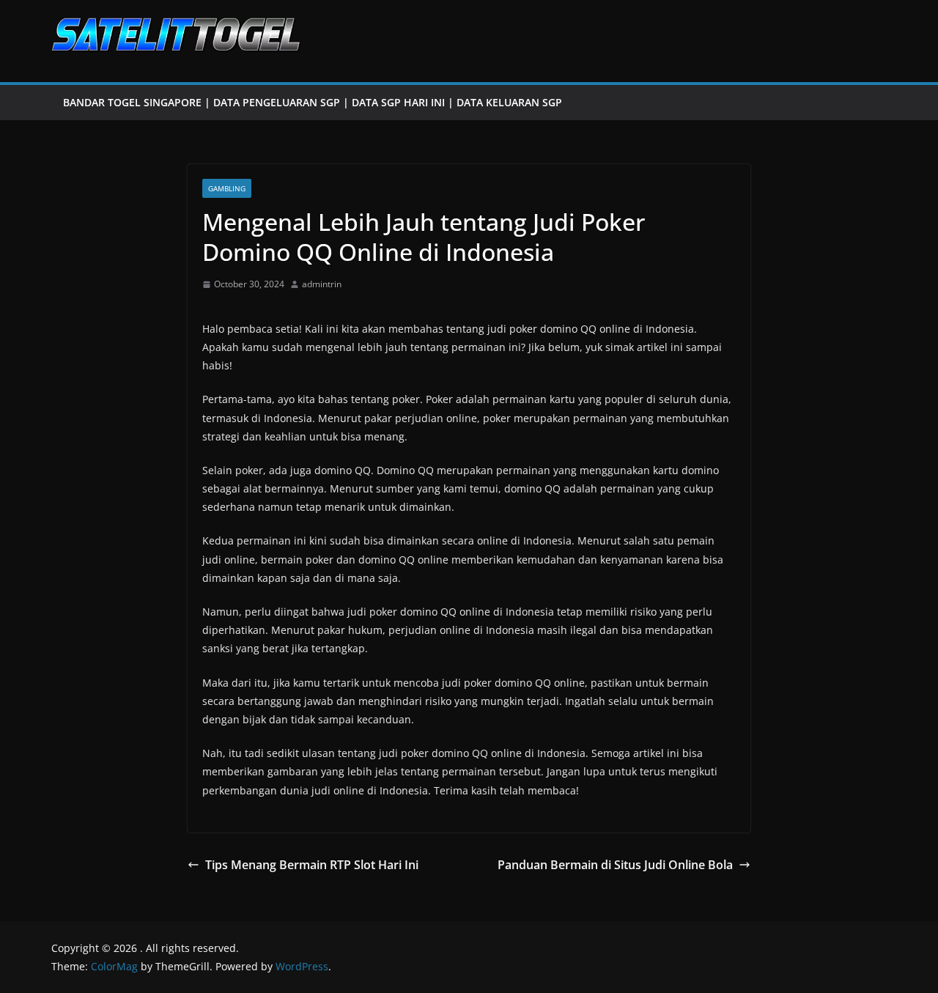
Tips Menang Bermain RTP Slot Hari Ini (311, 865)
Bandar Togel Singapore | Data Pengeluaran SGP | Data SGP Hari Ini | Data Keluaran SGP (312, 102)
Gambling (226, 188)
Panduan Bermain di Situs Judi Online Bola (615, 865)
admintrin (321, 284)
